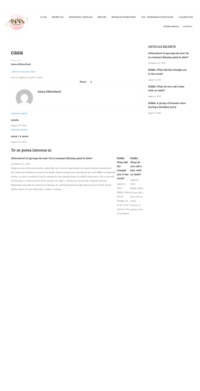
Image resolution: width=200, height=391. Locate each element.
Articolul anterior (19, 113)
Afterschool (170, 26)
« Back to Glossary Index (23, 71)
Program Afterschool (124, 17)
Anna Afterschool (21, 64)
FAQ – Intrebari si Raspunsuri (157, 17)
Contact (187, 26)
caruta (15, 119)
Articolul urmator (19, 129)
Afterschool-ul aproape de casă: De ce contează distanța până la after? (52, 158)
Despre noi (57, 17)
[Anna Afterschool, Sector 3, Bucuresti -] (17, 22)
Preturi (102, 17)
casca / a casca (19, 136)
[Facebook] (91, 82)
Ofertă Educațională (80, 17)
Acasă (43, 17)
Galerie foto (186, 17)
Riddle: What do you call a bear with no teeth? (136, 166)
